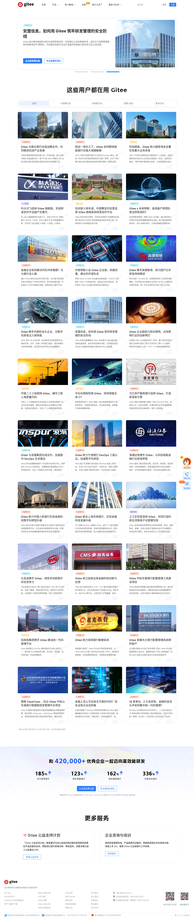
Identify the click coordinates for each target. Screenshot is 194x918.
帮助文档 (69, 900)
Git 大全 (7, 893)
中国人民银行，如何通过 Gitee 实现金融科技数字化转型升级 (65, 34)
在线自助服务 (70, 904)
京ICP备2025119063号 (77, 915)
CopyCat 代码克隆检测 (13, 900)
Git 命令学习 (9, 896)
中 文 (180, 915)
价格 (84, 4)
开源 (44, 4)
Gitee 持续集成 (44, 907)
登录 (164, 4)
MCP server (70, 896)
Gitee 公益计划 (44, 904)
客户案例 (69, 4)
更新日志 (69, 907)
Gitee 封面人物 (44, 893)
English (187, 915)
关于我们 (94, 893)
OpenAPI (69, 893)
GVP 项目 (42, 896)
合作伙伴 (94, 907)
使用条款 (94, 900)
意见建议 (94, 904)
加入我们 (94, 896)
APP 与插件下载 (11, 904)
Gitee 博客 (42, 900)
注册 (173, 4)
